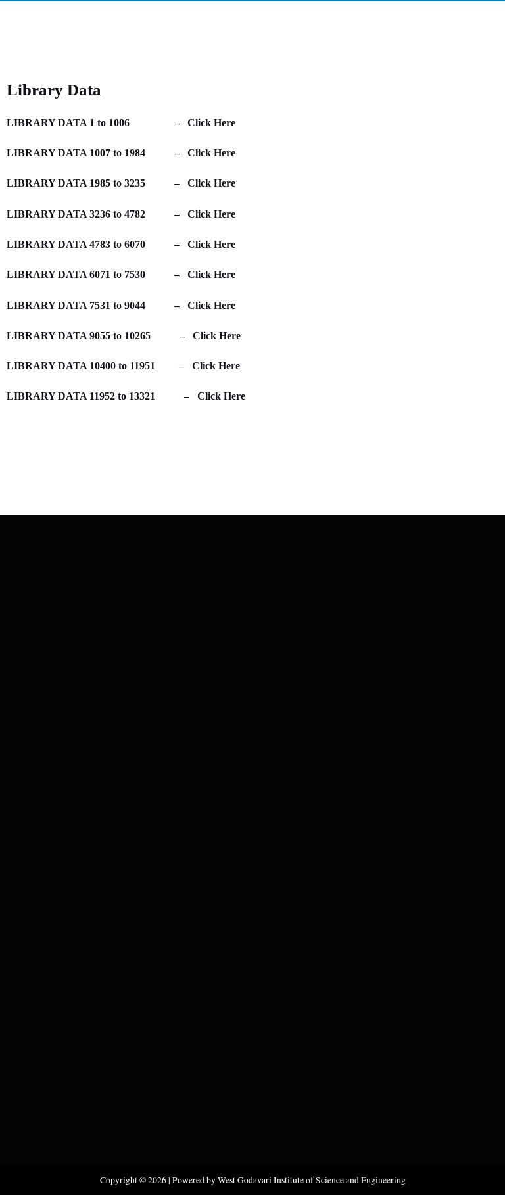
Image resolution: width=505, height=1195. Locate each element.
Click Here (211, 122)
